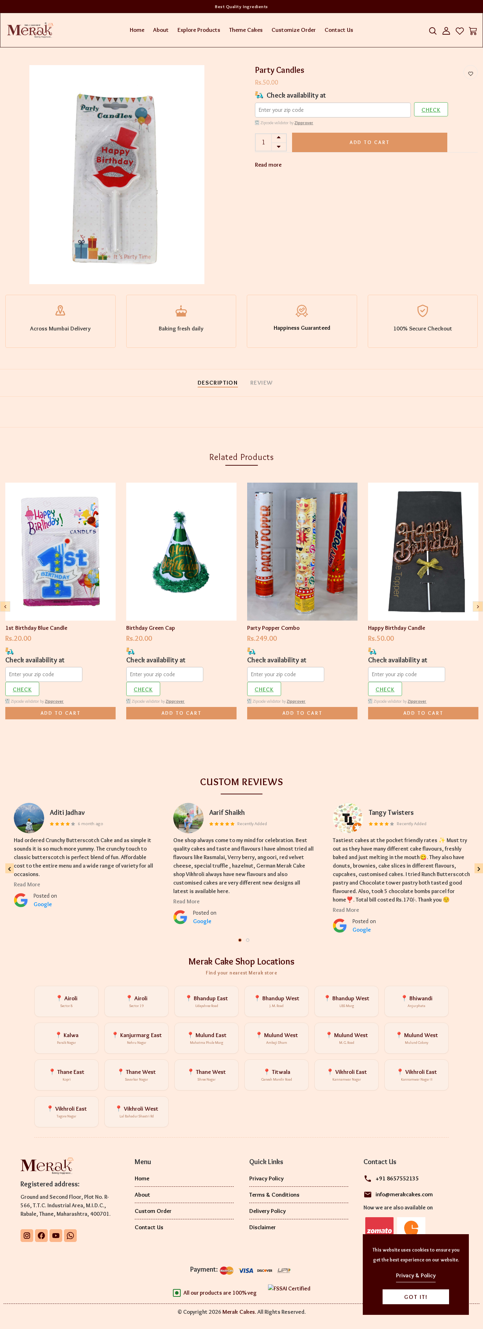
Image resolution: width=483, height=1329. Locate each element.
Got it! (416, 1296)
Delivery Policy (267, 1210)
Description (218, 382)
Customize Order (294, 29)
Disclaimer (262, 1227)
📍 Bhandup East (206, 1001)
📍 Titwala (276, 1075)
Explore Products (199, 29)
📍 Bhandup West (276, 1001)
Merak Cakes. (239, 1311)
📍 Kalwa (66, 1038)
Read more (268, 164)
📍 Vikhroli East (346, 1075)
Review (261, 382)
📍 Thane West (136, 1075)
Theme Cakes (246, 29)
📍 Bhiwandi (416, 1001)
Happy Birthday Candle (396, 627)
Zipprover (304, 122)
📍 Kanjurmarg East (136, 1038)
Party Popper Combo (273, 627)
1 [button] (240, 940)
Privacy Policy (266, 1178)
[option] (117, 174)
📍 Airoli (66, 1001)
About (161, 29)
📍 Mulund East (207, 1038)
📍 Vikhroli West (136, 1112)
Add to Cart (370, 142)
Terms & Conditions (274, 1194)
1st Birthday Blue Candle (36, 627)
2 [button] (248, 940)
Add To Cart (61, 713)
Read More (27, 884)
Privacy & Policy (416, 1275)
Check (431, 109)
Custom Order (153, 1210)
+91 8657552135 (397, 1178)
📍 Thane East (66, 1075)
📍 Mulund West (276, 1038)
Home (137, 29)
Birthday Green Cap (150, 627)
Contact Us (339, 29)
